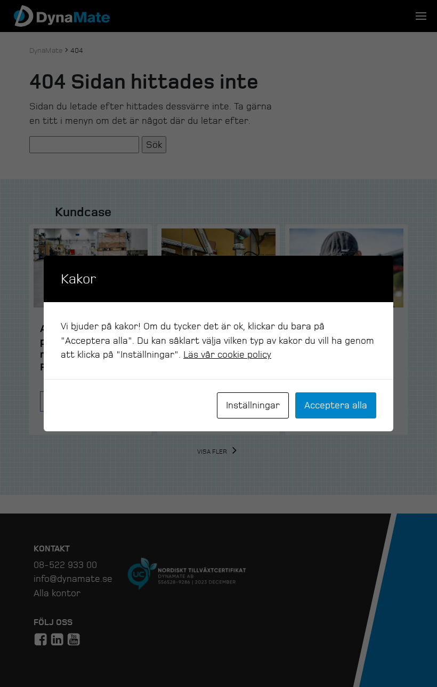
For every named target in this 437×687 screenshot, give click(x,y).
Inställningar (253, 405)
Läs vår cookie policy (227, 354)
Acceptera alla (335, 405)
